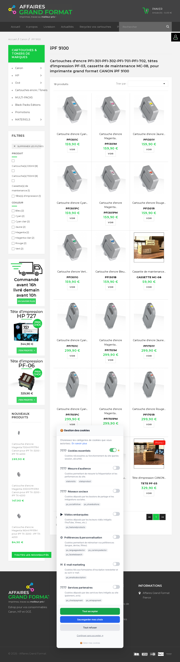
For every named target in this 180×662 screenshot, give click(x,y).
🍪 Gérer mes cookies (90, 643)
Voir (72, 149)
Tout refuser (90, 627)
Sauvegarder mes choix (90, 619)
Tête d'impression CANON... (149, 477)
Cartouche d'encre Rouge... (149, 202)
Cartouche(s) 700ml (25, 176)
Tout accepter (90, 611)
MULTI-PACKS (24, 97)
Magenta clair (24, 237)
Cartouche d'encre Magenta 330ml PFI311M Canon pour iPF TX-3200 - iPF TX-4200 (26, 490)
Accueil (15, 26)
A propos (32, 26)
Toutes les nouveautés (31, 554)
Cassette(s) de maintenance (21, 188)
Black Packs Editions (27, 104)
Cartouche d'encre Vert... (72, 271)
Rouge (20, 243)
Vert (19, 248)
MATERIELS (22, 119)
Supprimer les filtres (27, 146)
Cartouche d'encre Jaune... (149, 134)
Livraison (49, 26)
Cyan (19, 216)
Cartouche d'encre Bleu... (110, 271)
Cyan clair (22, 221)
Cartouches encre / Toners (28, 90)
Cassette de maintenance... (149, 271)
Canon (19, 68)
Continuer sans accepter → (90, 635)
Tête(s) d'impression (28, 195)
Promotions (22, 112)
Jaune (20, 226)
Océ (17, 82)
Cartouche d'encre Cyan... (72, 134)
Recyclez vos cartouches (95, 26)
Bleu (19, 210)
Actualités (67, 26)
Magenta (22, 232)
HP (17, 75)
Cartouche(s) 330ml (25, 166)
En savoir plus (79, 443)
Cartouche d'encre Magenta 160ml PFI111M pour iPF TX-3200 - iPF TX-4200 (26, 532)
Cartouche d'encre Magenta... (110, 136)
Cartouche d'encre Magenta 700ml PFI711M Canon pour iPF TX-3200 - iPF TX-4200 (26, 449)
